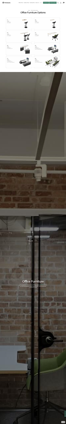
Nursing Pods (32, 2)
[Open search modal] (58, 2)
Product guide (53, 2)
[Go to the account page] (60, 2)
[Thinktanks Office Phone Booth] (6, 3)
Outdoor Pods (26, 2)
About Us (37, 2)
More (41, 2)
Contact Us (46, 2)
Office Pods (21, 2)
